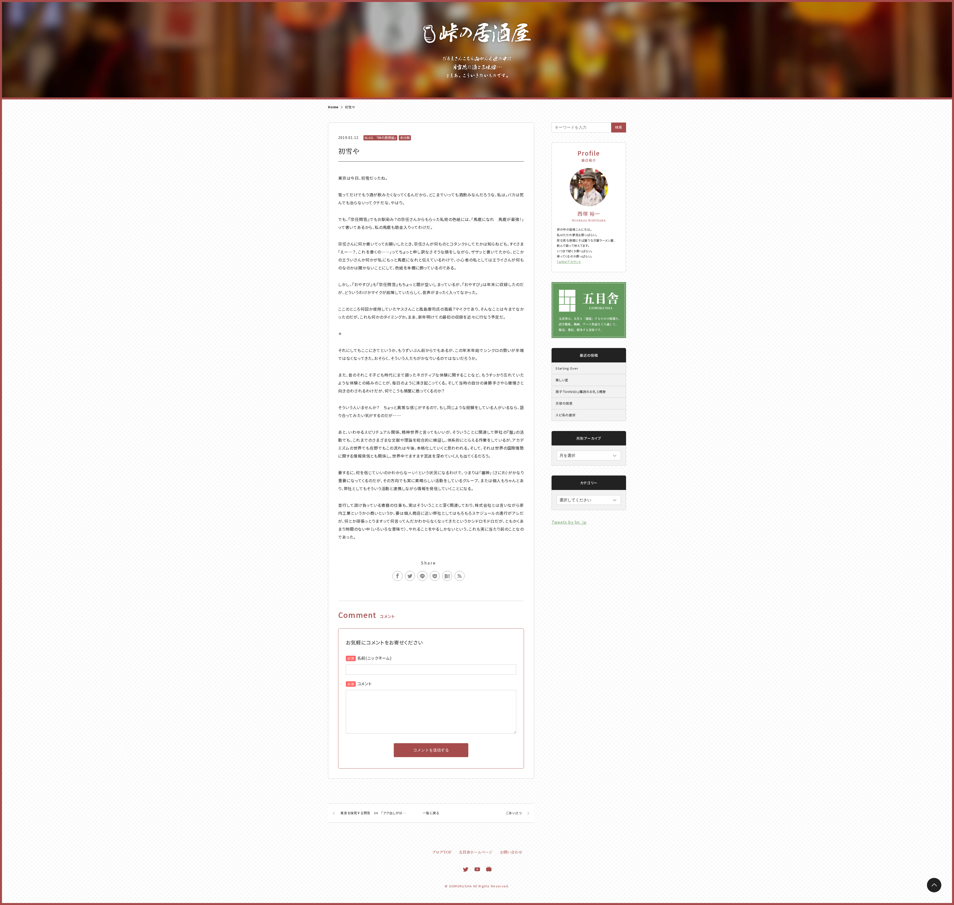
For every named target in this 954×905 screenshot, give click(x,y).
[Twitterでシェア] (410, 576)
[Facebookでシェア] (397, 576)
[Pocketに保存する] (435, 576)
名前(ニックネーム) (374, 658)
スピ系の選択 (566, 415)
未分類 (405, 137)
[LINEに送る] (422, 576)
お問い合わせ (511, 852)
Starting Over (567, 368)
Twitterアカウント (569, 261)
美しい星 (562, 380)
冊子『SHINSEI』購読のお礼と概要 (581, 391)
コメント (364, 684)
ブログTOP (441, 852)
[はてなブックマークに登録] (447, 576)
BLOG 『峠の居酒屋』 (380, 137)
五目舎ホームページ (475, 852)
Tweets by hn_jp (569, 522)
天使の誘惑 (564, 403)
